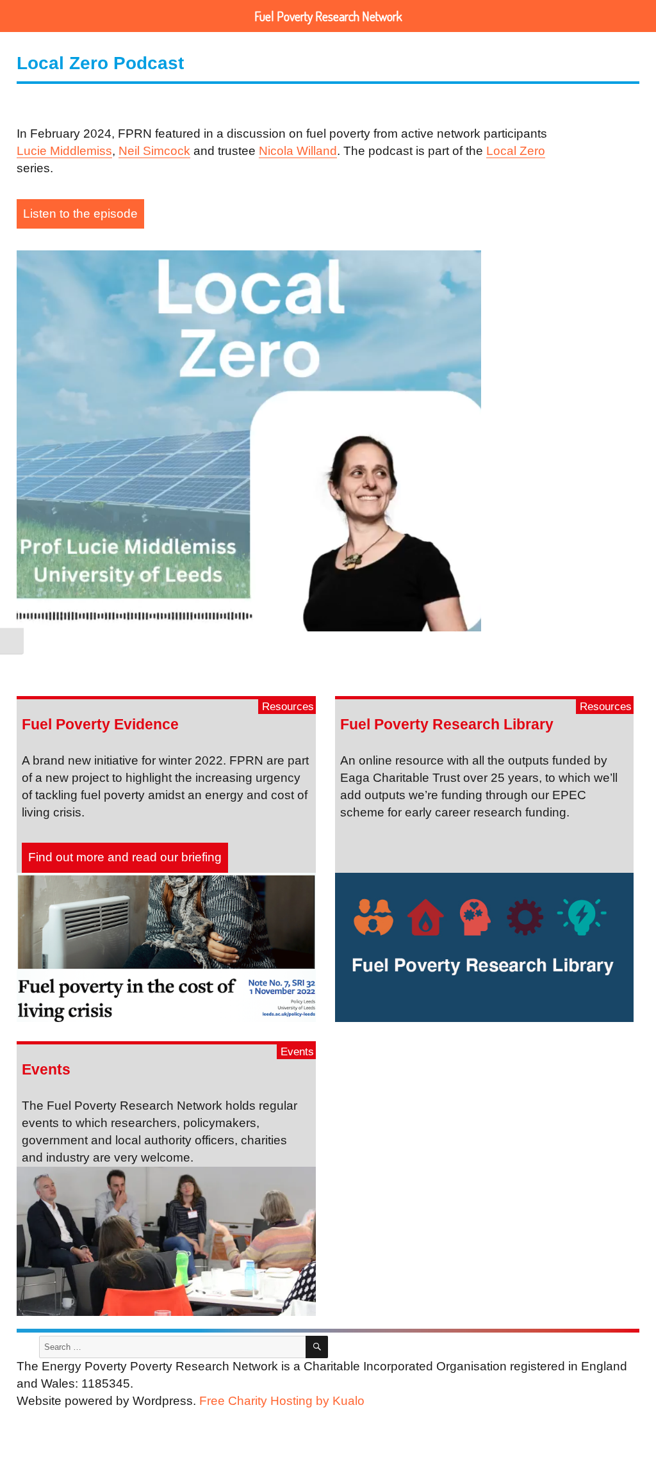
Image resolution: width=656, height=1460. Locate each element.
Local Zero (515, 151)
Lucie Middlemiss (64, 151)
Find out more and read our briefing (125, 857)
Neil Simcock (154, 151)
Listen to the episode (80, 213)
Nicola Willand (298, 151)
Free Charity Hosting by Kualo (282, 1400)
